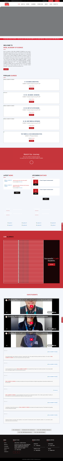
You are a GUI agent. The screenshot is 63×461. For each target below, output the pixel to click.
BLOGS (51, 4)
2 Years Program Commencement (46, 180)
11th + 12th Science (16, 429)
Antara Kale (6, 349)
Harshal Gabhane (8, 374)
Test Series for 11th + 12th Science (28, 429)
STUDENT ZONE (40, 4)
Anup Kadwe (7, 361)
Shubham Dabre (7, 399)
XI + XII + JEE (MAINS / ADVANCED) (31, 95)
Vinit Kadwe (6, 412)
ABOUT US (23, 4)
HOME (19, 4)
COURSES (27, 4)
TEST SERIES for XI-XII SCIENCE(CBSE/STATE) (31, 134)
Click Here (35, 38)
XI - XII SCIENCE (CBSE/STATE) (32, 81)
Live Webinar (62, 319)
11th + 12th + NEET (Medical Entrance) (25, 432)
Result (5, 449)
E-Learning (6, 446)
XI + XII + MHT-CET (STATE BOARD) (31, 108)
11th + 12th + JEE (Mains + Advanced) (43, 429)
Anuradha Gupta (7, 387)
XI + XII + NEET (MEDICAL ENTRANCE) (31, 121)
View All (17, 192)
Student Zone (6, 448)
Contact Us (6, 451)
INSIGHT (46, 4)
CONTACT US (55, 4)
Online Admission (62, 226)
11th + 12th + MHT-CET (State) (39, 432)
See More (51, 264)
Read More (7, 38)
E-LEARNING (33, 4)
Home (5, 442)
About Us (5, 444)
